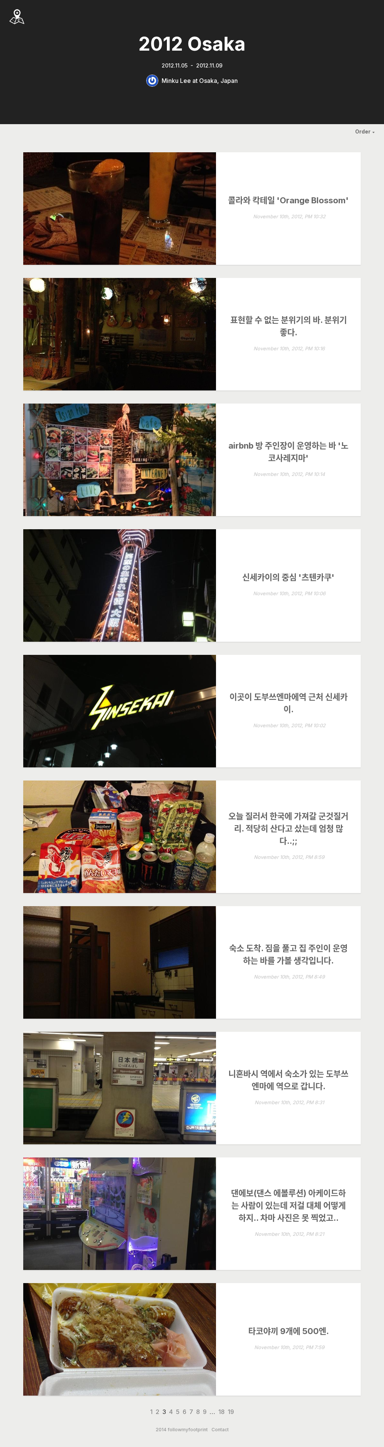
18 (221, 1411)
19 (231, 1411)
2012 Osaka (192, 44)
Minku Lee (176, 80)
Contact (220, 1429)
